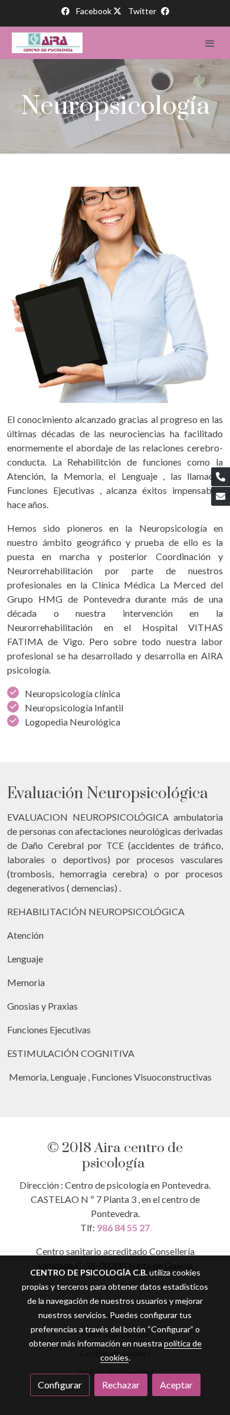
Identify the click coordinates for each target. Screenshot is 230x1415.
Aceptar (176, 1384)
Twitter (142, 11)
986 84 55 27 (123, 1227)
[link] (47, 42)
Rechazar (121, 1384)
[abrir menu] (210, 43)
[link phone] (220, 476)
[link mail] (220, 496)
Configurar (60, 1384)
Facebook (94, 11)
